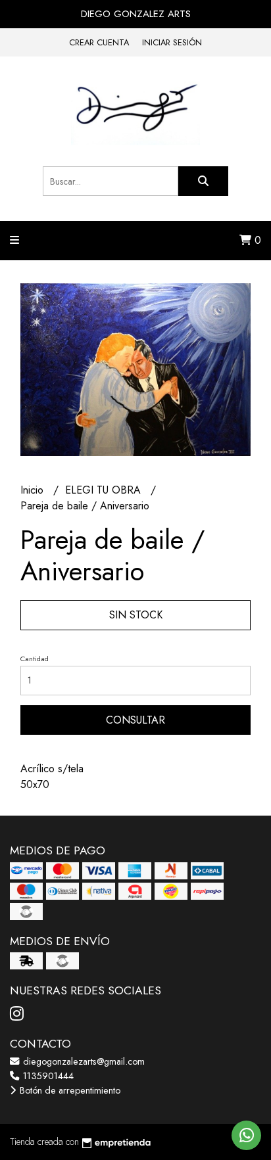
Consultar (135, 720)
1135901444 (47, 1075)
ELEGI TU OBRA (104, 490)
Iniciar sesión (172, 42)
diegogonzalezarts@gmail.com (82, 1061)
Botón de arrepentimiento (68, 1090)
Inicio (33, 490)
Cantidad (34, 658)
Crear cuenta (99, 42)
